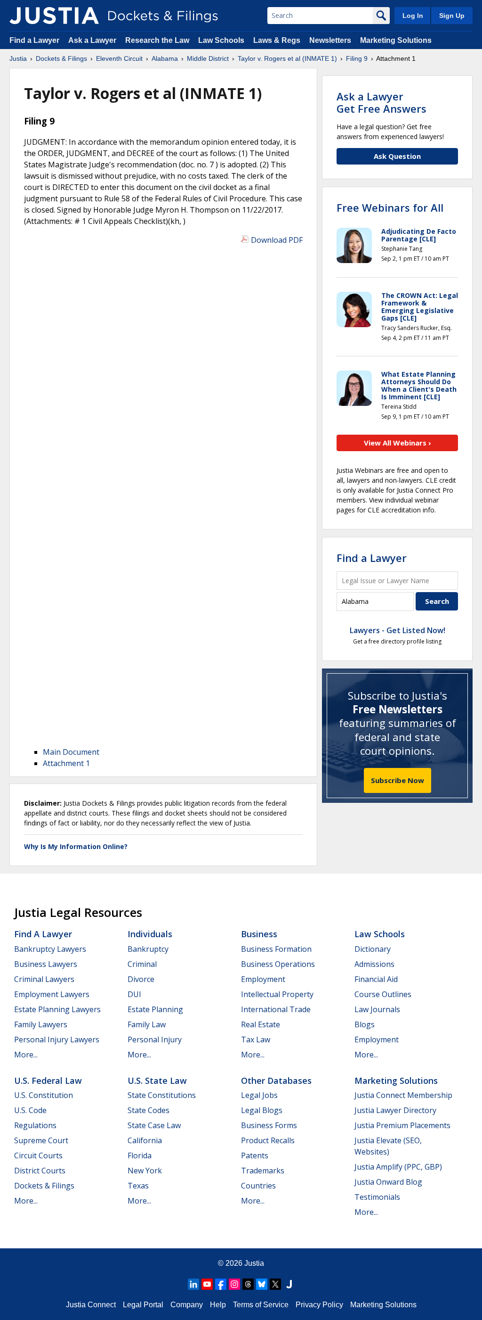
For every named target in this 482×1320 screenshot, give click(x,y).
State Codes (148, 1110)
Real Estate (260, 1024)
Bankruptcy (148, 949)
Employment (263, 979)
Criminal (142, 964)
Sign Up (452, 15)
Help (218, 1305)
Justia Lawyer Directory (395, 1110)
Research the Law (157, 40)
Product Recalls (268, 1140)
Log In (412, 15)
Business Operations (278, 964)
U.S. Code (30, 1110)
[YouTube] (207, 1284)
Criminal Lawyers (44, 979)
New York (145, 1170)
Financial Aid (376, 979)
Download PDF (277, 240)
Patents (254, 1155)
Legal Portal (143, 1305)
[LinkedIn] (193, 1284)
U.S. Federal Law (48, 1080)
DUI (134, 994)
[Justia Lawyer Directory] (289, 1284)
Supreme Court (41, 1140)
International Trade (276, 1009)
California (145, 1140)
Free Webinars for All (390, 207)
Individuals (150, 934)
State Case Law (154, 1125)
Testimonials (377, 1197)
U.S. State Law (157, 1080)
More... (26, 1054)
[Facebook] (220, 1284)
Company (186, 1305)
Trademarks (262, 1170)
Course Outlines (382, 994)
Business (259, 934)
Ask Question (397, 156)
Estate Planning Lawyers (57, 1009)
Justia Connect (91, 1305)
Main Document (71, 752)
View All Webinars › (397, 442)
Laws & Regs (276, 40)
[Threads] (248, 1284)
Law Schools (221, 40)
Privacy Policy (319, 1305)
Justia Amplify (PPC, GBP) (398, 1167)
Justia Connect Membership (403, 1095)
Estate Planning (155, 1009)
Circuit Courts (38, 1155)
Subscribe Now (397, 780)
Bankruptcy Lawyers (50, 949)
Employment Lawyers (51, 994)
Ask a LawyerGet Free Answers (381, 102)
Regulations (35, 1125)
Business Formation (276, 949)
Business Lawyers (45, 964)
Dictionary (372, 949)
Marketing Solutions (396, 40)
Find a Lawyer (34, 40)
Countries (258, 1185)
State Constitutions (162, 1095)
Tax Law (255, 1039)
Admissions (374, 964)
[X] (275, 1284)
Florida (140, 1155)
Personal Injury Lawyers (56, 1039)
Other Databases (276, 1080)
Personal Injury (155, 1039)
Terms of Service (261, 1305)
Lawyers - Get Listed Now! (397, 630)
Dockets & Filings (44, 1185)
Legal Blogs (261, 1110)
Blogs (364, 1024)
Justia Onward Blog (388, 1182)
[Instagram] (234, 1284)
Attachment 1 (66, 763)
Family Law (147, 1024)
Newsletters (330, 40)
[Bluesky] (261, 1284)
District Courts (39, 1170)
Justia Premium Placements (402, 1125)
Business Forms (269, 1125)
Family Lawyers (40, 1024)
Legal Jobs (259, 1095)
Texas (138, 1185)
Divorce (141, 979)
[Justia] (54, 15)
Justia (254, 1263)
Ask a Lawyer (93, 40)
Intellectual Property (277, 994)
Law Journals (377, 1009)
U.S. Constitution (43, 1095)
